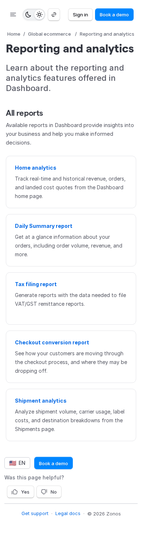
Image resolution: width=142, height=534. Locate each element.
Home (13, 34)
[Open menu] (13, 14)
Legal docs (67, 513)
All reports (24, 112)
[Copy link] (54, 14)
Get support (34, 513)
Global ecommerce (49, 34)
